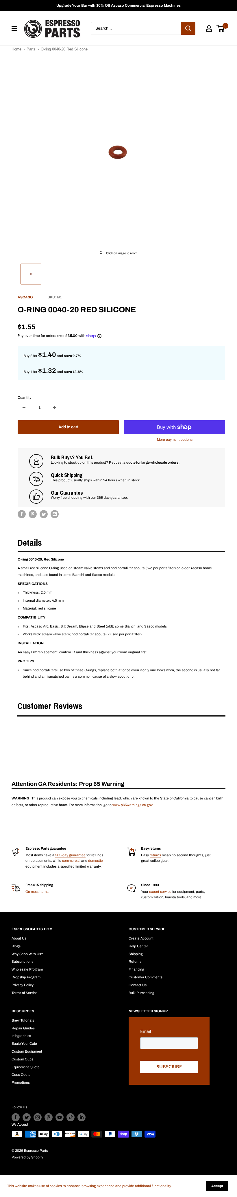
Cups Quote (21, 1075)
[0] (220, 28)
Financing (136, 969)
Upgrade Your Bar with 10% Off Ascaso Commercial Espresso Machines (118, 5)
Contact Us (138, 985)
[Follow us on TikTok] (70, 1117)
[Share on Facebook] (22, 514)
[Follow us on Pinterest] (49, 1117)
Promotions (21, 1082)
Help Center (138, 946)
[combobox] (136, 28)
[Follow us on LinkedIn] (81, 1117)
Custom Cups (22, 1059)
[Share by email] (55, 514)
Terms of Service (25, 993)
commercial (71, 861)
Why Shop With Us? (27, 954)
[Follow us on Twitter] (27, 1117)
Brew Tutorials (23, 1020)
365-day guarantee (70, 855)
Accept (217, 1186)
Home (16, 49)
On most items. (37, 892)
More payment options (174, 440)
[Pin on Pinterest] (33, 514)
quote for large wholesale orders (152, 462)
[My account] (209, 28)
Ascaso (25, 297)
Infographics (21, 1036)
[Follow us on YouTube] (59, 1117)
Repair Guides (23, 1028)
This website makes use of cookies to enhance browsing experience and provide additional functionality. (89, 1186)
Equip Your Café (24, 1044)
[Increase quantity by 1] (55, 407)
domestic (95, 861)
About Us (19, 938)
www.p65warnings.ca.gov (132, 805)
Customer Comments (145, 977)
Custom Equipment (27, 1051)
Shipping (136, 954)
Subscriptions (22, 962)
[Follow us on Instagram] (38, 1117)
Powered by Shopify (27, 1157)
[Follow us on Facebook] (16, 1117)
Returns (135, 962)
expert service (160, 892)
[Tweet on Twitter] (44, 514)
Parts (31, 49)
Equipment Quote (26, 1067)
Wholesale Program (27, 969)
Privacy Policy (23, 985)
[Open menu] (14, 28)
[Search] (188, 28)
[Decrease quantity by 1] (24, 407)
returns (155, 855)
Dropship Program (26, 977)
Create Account (141, 938)
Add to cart (68, 427)
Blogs (16, 946)
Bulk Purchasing (141, 993)
